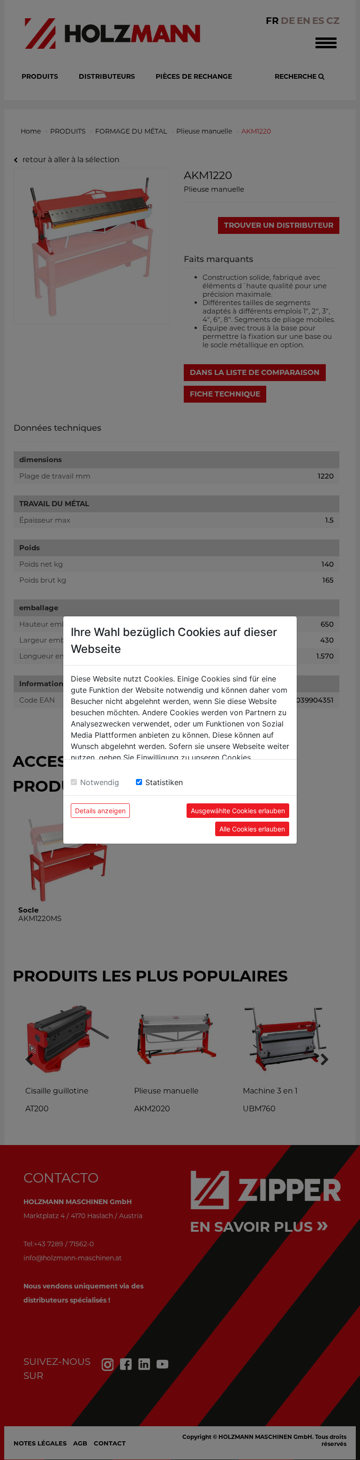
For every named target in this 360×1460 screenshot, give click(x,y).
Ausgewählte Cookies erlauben (238, 811)
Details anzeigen (100, 811)
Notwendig (99, 782)
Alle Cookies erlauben (252, 829)
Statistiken (164, 782)
